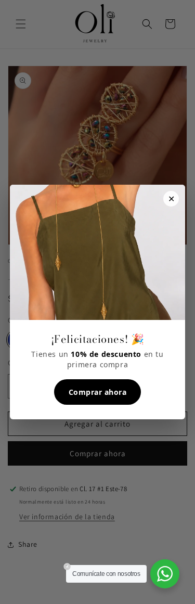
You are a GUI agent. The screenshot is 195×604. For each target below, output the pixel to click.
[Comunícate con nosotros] (164, 573)
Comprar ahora (98, 392)
